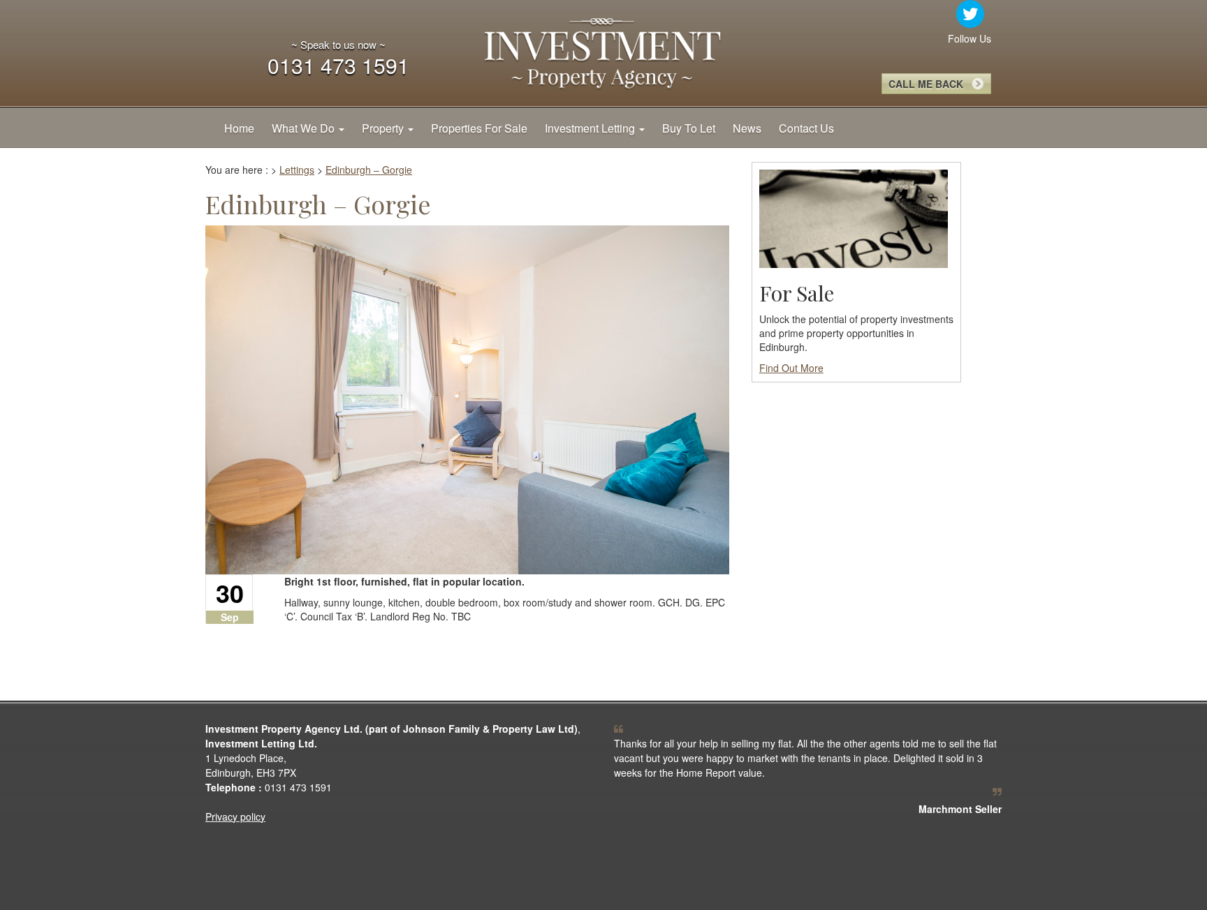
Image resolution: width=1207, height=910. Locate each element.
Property (384, 128)
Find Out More (791, 368)
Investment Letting (591, 128)
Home (239, 128)
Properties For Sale (479, 128)
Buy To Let (688, 128)
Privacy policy (235, 816)
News (747, 128)
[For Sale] (853, 217)
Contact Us (806, 128)
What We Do (304, 128)
